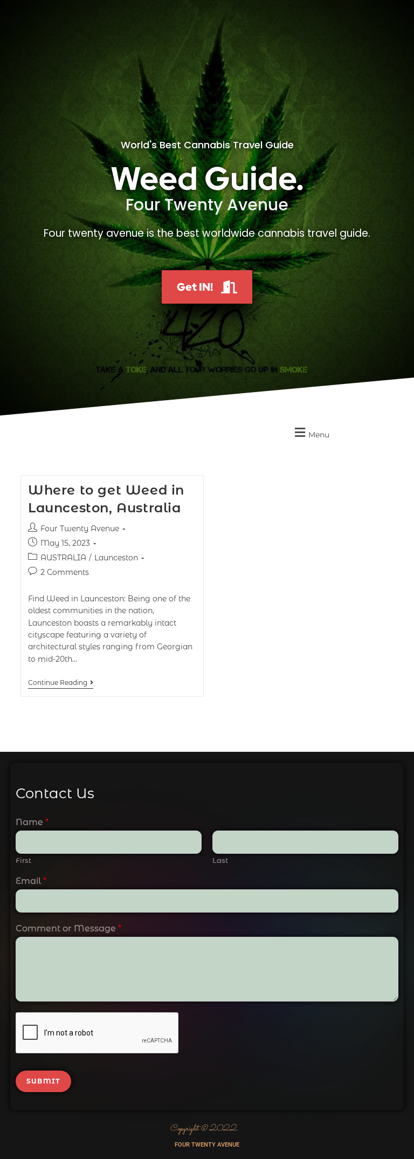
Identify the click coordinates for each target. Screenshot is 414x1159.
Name (32, 822)
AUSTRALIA (63, 558)
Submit (43, 1081)
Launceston (116, 558)
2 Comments (64, 572)
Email (31, 881)
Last (220, 860)
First (23, 860)
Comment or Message (68, 928)
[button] (310, 433)
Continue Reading (60, 683)
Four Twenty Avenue (79, 528)
